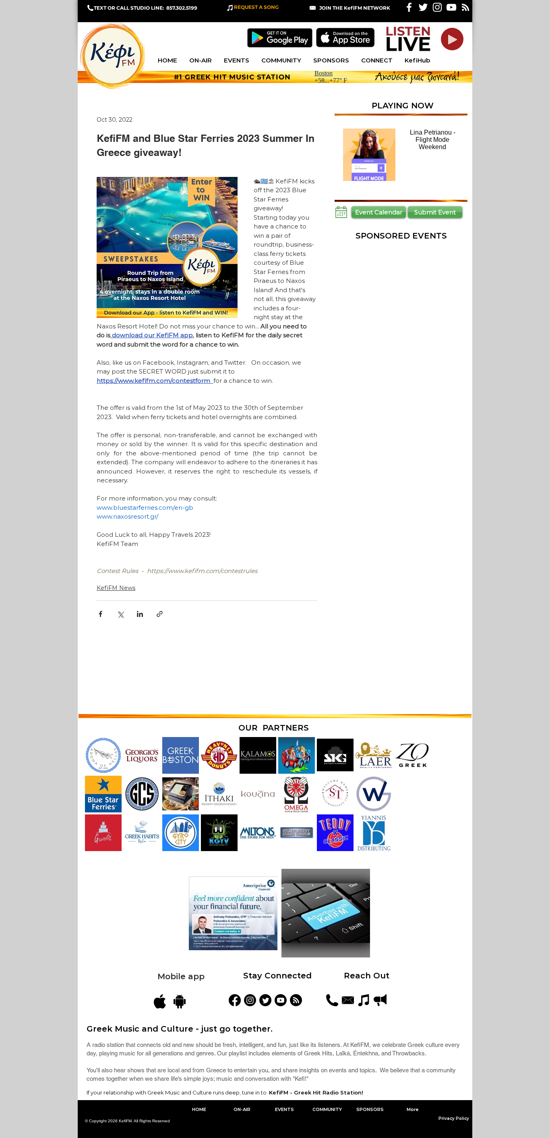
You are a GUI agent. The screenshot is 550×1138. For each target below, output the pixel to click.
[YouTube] (281, 1000)
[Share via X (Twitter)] (120, 614)
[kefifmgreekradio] (250, 1000)
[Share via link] (159, 614)
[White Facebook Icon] (409, 7)
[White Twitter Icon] (423, 7)
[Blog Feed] (296, 1000)
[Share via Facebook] (100, 614)
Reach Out (368, 975)
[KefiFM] (235, 1000)
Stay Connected (277, 975)
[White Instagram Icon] (437, 7)
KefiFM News (116, 588)
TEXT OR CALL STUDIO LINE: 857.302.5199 (145, 8)
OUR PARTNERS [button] (273, 728)
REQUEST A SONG (256, 7)
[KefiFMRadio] (265, 1000)
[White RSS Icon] (465, 7)
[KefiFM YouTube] (451, 7)
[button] (354, 8)
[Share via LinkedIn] (140, 614)
